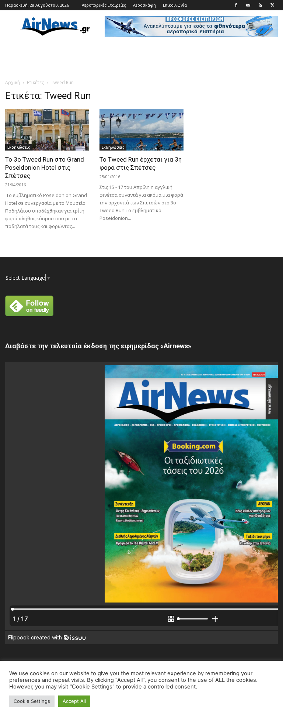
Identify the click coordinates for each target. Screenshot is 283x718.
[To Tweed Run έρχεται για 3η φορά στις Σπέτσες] (141, 130)
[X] (272, 5)
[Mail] (248, 5)
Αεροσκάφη (144, 5)
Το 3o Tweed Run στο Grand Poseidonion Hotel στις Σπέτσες (44, 167)
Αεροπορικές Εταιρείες (104, 5)
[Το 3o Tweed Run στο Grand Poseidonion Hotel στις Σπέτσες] (47, 130)
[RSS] (260, 5)
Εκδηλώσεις (18, 147)
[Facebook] (235, 5)
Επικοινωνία (175, 5)
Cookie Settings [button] (32, 701)
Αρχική (12, 82)
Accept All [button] (74, 701)
